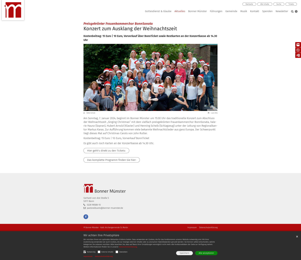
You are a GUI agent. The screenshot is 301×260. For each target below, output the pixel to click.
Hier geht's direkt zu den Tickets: (106, 150)
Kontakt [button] (254, 11)
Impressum (87, 256)
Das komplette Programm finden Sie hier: (111, 160)
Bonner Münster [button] (197, 11)
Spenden (267, 11)
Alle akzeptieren (206, 253)
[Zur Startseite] (13, 11)
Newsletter (282, 11)
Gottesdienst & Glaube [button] (158, 11)
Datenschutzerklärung (128, 247)
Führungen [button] (216, 11)
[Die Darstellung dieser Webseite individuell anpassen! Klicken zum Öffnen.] (295, 12)
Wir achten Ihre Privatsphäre (101, 235)
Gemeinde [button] (231, 11)
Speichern (184, 253)
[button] (244, 11)
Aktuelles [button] (179, 11)
